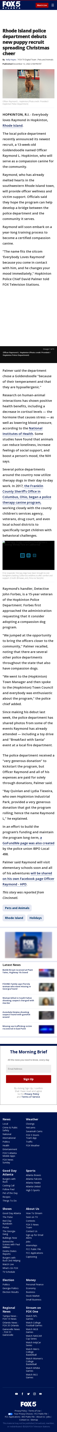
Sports (30, 1170)
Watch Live (42, 5)
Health (6, 1145)
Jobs (28, 1241)
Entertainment (10, 1149)
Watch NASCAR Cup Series (34, 1337)
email (40, 1393)
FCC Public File (33, 1249)
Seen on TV (32, 1216)
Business (30, 1292)
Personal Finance (35, 1284)
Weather (32, 1119)
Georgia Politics (11, 1288)
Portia (6, 1227)
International (9, 1137)
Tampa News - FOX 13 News (10, 1317)
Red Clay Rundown (7, 1222)
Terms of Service (30, 1096)
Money (31, 1280)
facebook (22, 1393)
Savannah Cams (34, 1131)
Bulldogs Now (10, 1237)
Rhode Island (13, 125)
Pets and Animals (45, 59)
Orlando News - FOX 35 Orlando (11, 1324)
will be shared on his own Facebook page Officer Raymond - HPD (28, 878)
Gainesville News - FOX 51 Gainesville (11, 1332)
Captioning (31, 1256)
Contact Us (31, 1231)
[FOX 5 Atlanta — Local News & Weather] (12, 5)
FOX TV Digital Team (27, 59)
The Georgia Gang (9, 1233)
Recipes (6, 1196)
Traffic (29, 1141)
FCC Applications (34, 1252)
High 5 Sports (33, 1190)
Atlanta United (33, 1186)
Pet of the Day (10, 1193)
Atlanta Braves (33, 1175)
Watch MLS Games (32, 1376)
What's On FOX (10, 1268)
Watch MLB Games (32, 1331)
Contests (30, 1220)
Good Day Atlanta (9, 1172)
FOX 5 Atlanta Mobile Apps (10, 1154)
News (6, 1119)
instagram (34, 1393)
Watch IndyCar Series (33, 1344)
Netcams (30, 1127)
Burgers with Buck (9, 1180)
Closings (30, 1123)
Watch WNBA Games (33, 1369)
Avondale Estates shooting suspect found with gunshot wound (16, 1014)
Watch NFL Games (31, 1317)
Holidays (35, 918)
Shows (7, 1209)
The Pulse (8, 1216)
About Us (32, 1209)
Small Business (33, 1299)
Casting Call (8, 1185)
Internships (31, 1245)
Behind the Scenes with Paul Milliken (11, 1244)
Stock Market (33, 1295)
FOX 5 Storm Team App (32, 1136)
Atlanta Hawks (33, 1182)
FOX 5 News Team (32, 1226)
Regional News (9, 1309)
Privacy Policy (32, 1093)
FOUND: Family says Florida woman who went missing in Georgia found (17, 986)
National (7, 1134)
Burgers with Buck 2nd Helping (11, 1259)
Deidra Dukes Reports (9, 1252)
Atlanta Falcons (34, 1178)
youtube (16, 1393)
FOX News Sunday (8, 1161)
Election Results (11, 1292)
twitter (28, 1393)
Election (8, 1280)
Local (5, 1123)
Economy (31, 1288)
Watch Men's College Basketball (32, 1352)
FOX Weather (33, 1145)
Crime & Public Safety (10, 1129)
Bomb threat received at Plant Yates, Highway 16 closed (18, 971)
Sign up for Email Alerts (34, 1236)
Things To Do (10, 1200)
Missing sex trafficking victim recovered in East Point (17, 1027)
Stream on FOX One (33, 1309)
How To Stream (34, 1213)
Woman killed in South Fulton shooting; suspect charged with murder (18, 1000)
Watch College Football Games (34, 1324)
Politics (6, 1141)
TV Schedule (9, 1271)
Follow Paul (8, 1189)
